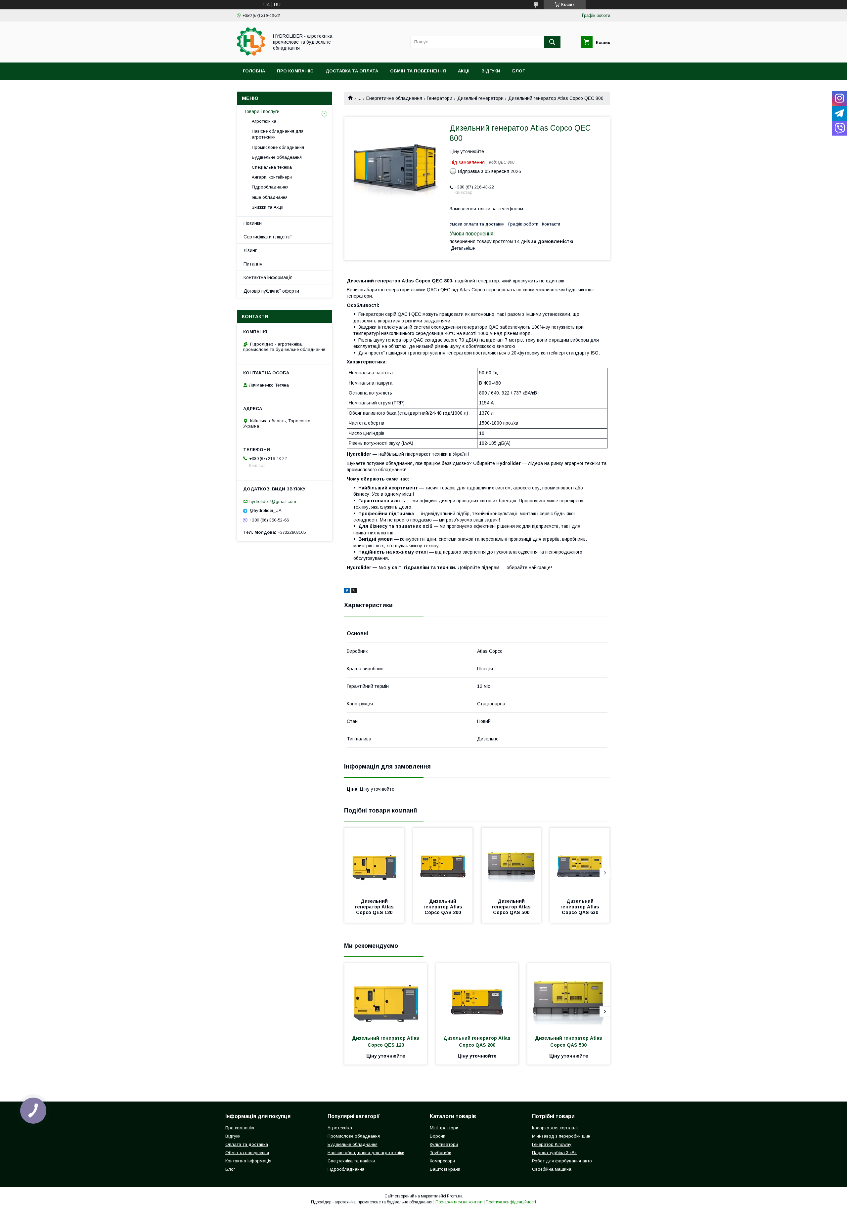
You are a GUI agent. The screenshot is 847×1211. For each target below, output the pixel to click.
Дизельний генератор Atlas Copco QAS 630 (580, 906)
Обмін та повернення (418, 70)
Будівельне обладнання (277, 157)
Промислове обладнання (278, 147)
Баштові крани (445, 1169)
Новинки (253, 223)
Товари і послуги (262, 111)
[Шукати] (552, 42)
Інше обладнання (270, 197)
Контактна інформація (268, 277)
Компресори (442, 1160)
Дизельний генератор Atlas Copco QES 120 (375, 906)
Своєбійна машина (551, 1169)
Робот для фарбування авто (562, 1160)
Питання (253, 264)
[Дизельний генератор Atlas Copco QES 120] (374, 861)
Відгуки (490, 70)
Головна (254, 70)
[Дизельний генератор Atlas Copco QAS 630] (580, 861)
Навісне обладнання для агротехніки (277, 134)
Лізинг (250, 250)
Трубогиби (440, 1152)
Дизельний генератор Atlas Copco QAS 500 (512, 906)
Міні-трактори (444, 1127)
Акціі (463, 70)
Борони (437, 1136)
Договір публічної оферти (271, 291)
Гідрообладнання (270, 187)
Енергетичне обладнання (394, 98)
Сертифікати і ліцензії (268, 236)
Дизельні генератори (480, 98)
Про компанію (295, 70)
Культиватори (444, 1144)
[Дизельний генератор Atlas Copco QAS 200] (443, 861)
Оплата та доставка (246, 1144)
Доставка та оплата (352, 70)
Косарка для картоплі (555, 1127)
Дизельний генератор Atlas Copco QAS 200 (444, 906)
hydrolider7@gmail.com (272, 501)
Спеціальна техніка (272, 167)
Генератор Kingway (551, 1144)
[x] (354, 591)
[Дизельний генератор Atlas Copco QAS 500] (511, 861)
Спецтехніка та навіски (351, 1160)
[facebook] (347, 591)
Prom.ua (455, 1196)
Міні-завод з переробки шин (561, 1136)
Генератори (439, 98)
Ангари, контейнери (272, 177)
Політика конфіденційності (511, 1202)
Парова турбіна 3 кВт (554, 1152)
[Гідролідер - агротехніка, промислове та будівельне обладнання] (251, 54)
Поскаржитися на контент (459, 1202)
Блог (518, 70)
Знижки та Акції (268, 207)
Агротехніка (264, 121)
